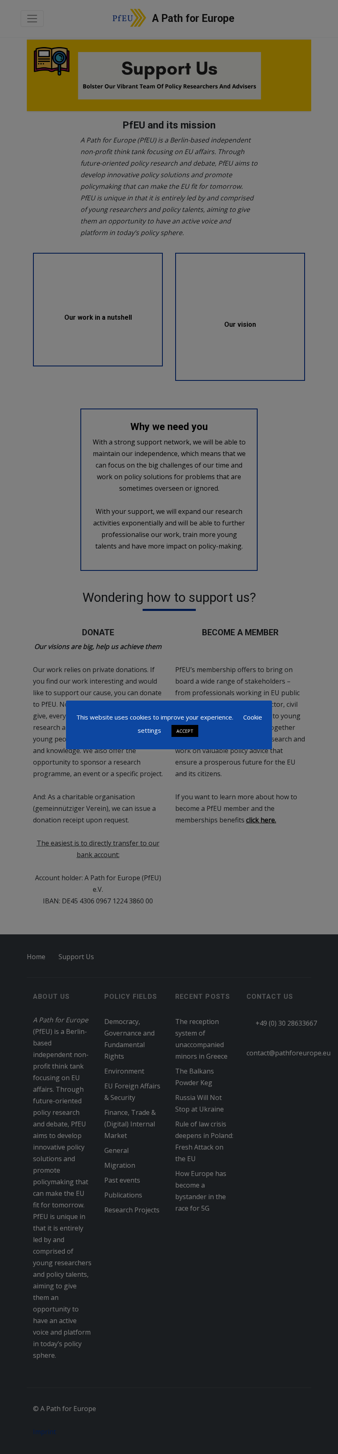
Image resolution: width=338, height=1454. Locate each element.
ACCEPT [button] (184, 731)
